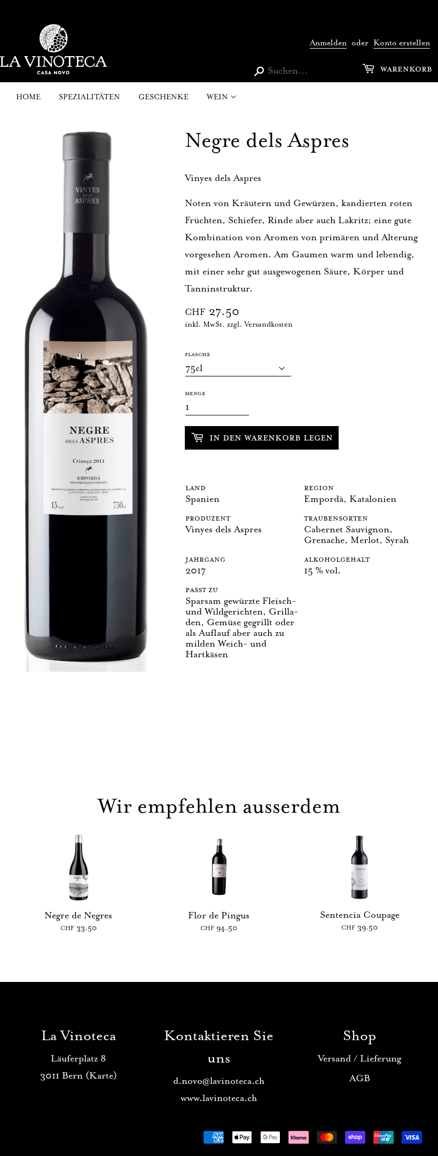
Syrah (397, 540)
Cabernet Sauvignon (346, 529)
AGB (359, 1078)
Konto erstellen (401, 43)
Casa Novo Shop (68, 1141)
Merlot (364, 540)
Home (28, 96)
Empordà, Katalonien (350, 499)
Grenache (324, 540)
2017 (195, 570)
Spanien (202, 499)
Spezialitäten (89, 96)
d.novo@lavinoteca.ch (218, 1081)
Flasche (197, 354)
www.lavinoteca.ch (219, 1098)
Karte (101, 1075)
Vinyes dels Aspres (223, 529)
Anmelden (328, 43)
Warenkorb (405, 68)
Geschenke (163, 96)
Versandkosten (268, 324)
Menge (195, 393)
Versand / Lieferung (359, 1058)
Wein (218, 96)
